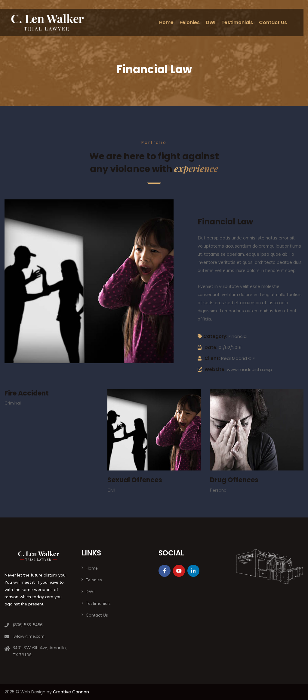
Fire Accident (27, 393)
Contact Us (273, 22)
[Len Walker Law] (47, 22)
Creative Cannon (71, 692)
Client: (212, 358)
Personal (218, 490)
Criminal (13, 403)
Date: (211, 347)
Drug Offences (234, 480)
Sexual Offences (134, 480)
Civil (111, 490)
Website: (215, 369)
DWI (210, 22)
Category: (215, 336)
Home (166, 22)
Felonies (190, 22)
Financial (238, 336)
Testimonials (237, 22)
